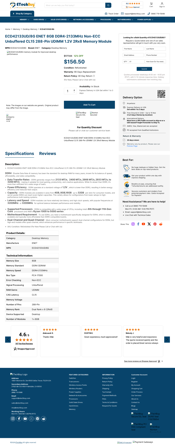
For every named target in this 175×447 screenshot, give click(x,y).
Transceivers (74, 381)
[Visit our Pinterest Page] (155, 225)
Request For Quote (109, 406)
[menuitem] (22, 14)
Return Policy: (71, 76)
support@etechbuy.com (141, 212)
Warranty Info (107, 385)
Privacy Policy (107, 378)
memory (16, 29)
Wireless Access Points (78, 385)
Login (133, 378)
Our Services (136, 395)
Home (7, 29)
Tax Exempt (106, 392)
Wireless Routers (75, 388)
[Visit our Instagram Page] (133, 225)
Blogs (133, 406)
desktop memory (30, 29)
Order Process (137, 392)
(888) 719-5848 (140, 206)
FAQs (104, 399)
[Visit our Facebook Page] (138, 225)
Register (134, 381)
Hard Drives (73, 406)
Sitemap (134, 409)
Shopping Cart (136, 388)
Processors (73, 399)
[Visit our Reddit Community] (160, 225)
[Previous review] (8, 339)
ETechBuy (19, 442)
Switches (72, 378)
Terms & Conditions (109, 402)
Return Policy (107, 381)
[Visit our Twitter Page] (149, 225)
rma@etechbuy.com (19, 408)
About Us (134, 399)
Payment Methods (109, 395)
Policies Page (132, 146)
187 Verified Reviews (24, 344)
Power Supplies (75, 392)
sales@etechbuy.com (20, 403)
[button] (112, 14)
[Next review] (167, 339)
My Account (135, 385)
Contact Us (135, 402)
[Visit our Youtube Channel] (143, 225)
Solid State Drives (76, 402)
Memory (72, 409)
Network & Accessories (78, 395)
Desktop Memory (59, 48)
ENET (37, 48)
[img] (24, 339)
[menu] (42, 14)
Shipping (105, 388)
